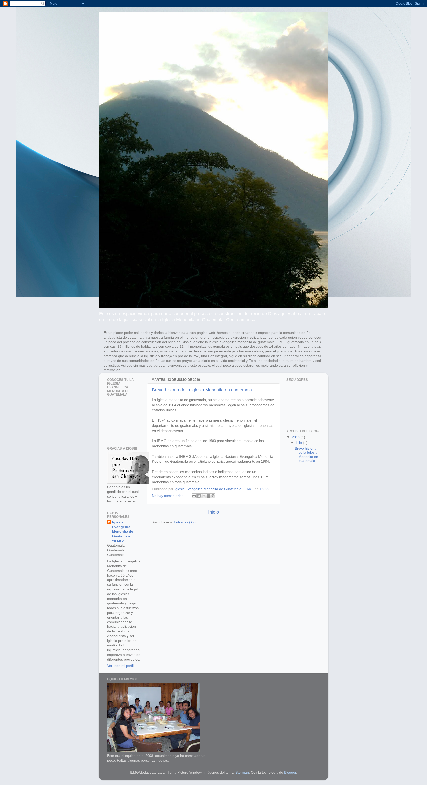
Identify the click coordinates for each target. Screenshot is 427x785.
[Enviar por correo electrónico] (194, 495)
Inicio (213, 512)
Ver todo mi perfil (120, 666)
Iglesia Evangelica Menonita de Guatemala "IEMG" (122, 531)
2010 (296, 437)
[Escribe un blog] (198, 495)
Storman (242, 772)
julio (299, 443)
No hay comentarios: (168, 496)
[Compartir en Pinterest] (213, 495)
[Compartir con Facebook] (208, 495)
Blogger (290, 772)
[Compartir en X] (203, 495)
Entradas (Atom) (187, 522)
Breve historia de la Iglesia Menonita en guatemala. (202, 389)
